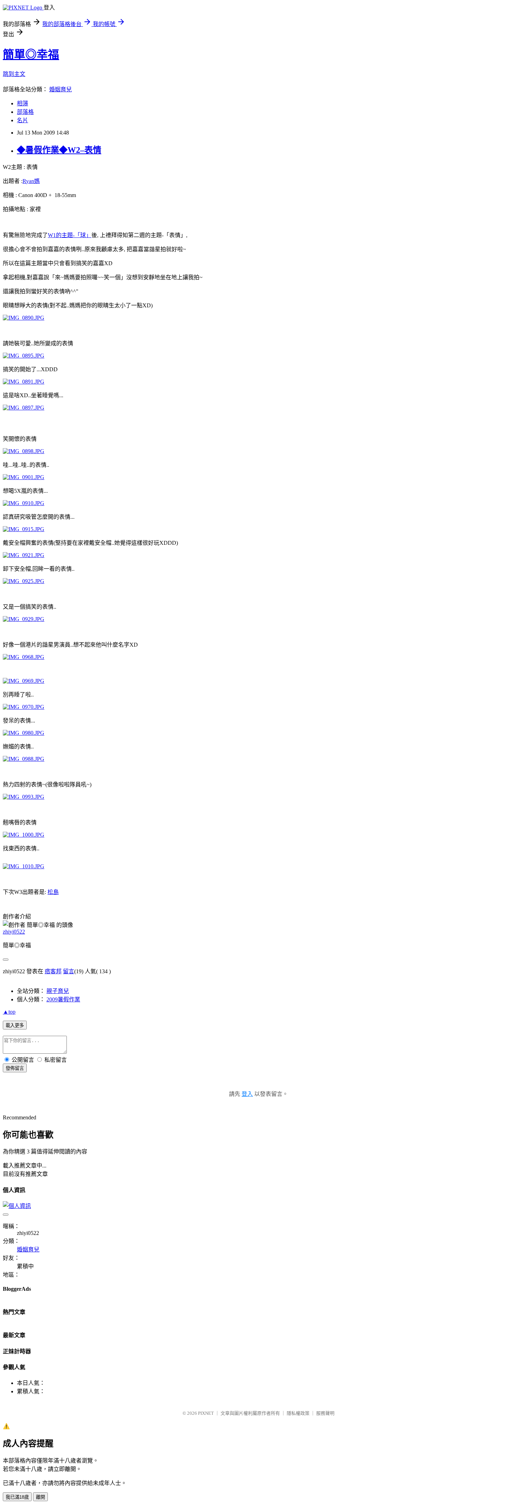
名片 (22, 120)
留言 (68, 971)
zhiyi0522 (14, 932)
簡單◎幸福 (31, 54)
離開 (40, 1497)
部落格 (25, 112)
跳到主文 (14, 74)
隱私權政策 (298, 1413)
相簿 (22, 103)
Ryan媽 (31, 181)
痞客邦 (53, 971)
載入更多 (15, 1025)
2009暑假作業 (63, 999)
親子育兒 (57, 991)
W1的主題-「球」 (69, 235)
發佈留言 (15, 1068)
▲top (9, 1012)
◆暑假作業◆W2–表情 (59, 150)
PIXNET (206, 1413)
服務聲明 (325, 1413)
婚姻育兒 (60, 89)
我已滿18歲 (17, 1497)
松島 (53, 892)
